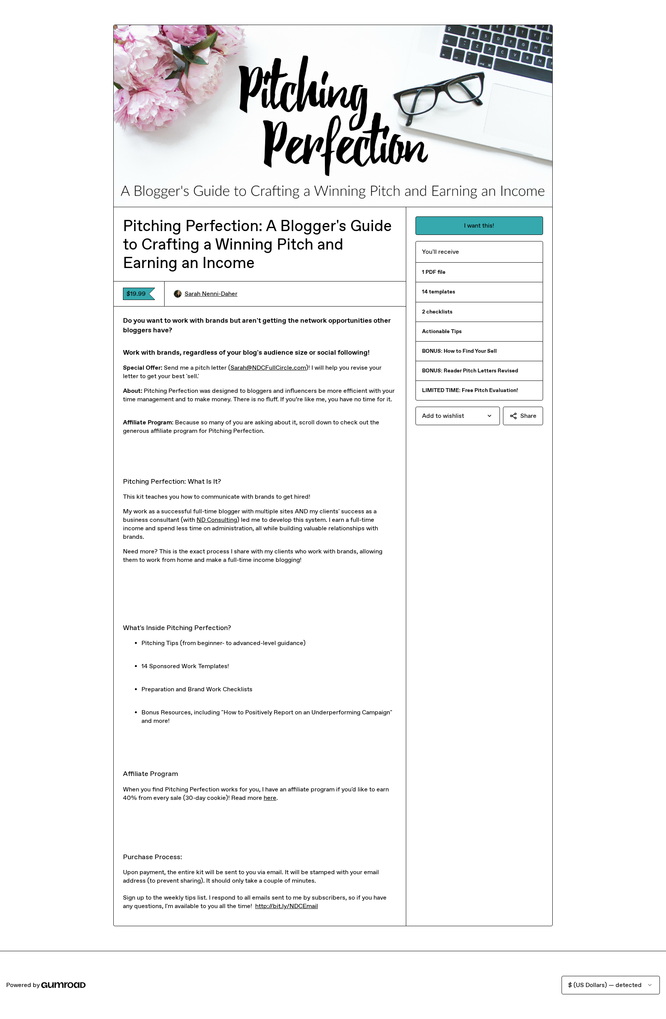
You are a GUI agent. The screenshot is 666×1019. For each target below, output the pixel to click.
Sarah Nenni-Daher (211, 293)
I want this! (479, 225)
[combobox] (457, 416)
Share (528, 415)
